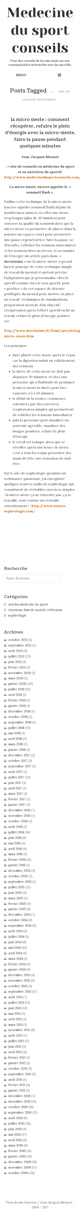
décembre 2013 (19, 975)
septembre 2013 (19, 992)
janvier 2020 (17, 684)
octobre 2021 (18, 640)
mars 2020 (15, 678)
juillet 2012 (16, 1041)
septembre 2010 (20, 1112)
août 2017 (15, 772)
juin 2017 (15, 783)
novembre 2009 (19, 1167)
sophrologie (17, 615)
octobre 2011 (17, 1069)
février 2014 (17, 964)
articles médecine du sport (28, 604)
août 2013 (15, 997)
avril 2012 (15, 1052)
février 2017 (17, 799)
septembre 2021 (19, 645)
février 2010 (17, 1151)
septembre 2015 (20, 882)
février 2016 (17, 860)
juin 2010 (15, 1129)
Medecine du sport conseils (40, 30)
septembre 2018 (19, 722)
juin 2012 (15, 1046)
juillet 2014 (16, 937)
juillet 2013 (16, 1003)
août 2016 (15, 827)
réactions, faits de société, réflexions (35, 610)
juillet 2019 (16, 689)
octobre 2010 (18, 1107)
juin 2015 (15, 893)
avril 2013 (15, 1019)
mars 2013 (15, 1025)
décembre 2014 (19, 915)
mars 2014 (15, 959)
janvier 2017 (17, 805)
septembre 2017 (19, 766)
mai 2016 (14, 843)
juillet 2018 (16, 728)
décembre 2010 (19, 1096)
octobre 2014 (18, 920)
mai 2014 (14, 948)
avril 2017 (15, 788)
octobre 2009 (18, 1173)
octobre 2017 (18, 761)
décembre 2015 (19, 871)
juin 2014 (15, 942)
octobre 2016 (18, 821)
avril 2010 (15, 1140)
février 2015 (17, 904)
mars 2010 (15, 1145)
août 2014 (15, 931)
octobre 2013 (17, 986)
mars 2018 (15, 744)
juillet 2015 (16, 887)
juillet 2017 (16, 777)
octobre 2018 (18, 717)
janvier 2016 (17, 865)
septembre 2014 (19, 926)
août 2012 (15, 1035)
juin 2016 (15, 838)
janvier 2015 (17, 909)
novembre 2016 (19, 816)
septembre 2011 (19, 1074)
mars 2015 (15, 898)
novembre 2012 (19, 1030)
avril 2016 (15, 849)
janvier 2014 (17, 969)
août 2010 (15, 1118)
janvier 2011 (16, 1090)
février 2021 (17, 667)
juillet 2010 (16, 1123)
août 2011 (15, 1080)
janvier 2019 (17, 706)
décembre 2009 (19, 1162)
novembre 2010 (19, 1101)
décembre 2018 (19, 711)
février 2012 (17, 1057)
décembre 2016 (19, 810)
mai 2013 (14, 1014)
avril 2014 (15, 953)
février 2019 (17, 700)
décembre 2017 (19, 755)
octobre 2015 (18, 876)
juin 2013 (14, 1008)
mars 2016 (15, 854)
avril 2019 (15, 695)
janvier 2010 (17, 1156)
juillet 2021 (16, 656)
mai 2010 (14, 1135)
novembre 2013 (19, 980)
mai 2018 (14, 733)
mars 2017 (15, 794)
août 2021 (15, 651)
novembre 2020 (19, 673)
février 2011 (16, 1085)
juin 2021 (15, 662)
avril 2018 (15, 739)
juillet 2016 (16, 832)
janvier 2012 (17, 1063)
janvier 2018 (17, 750)
